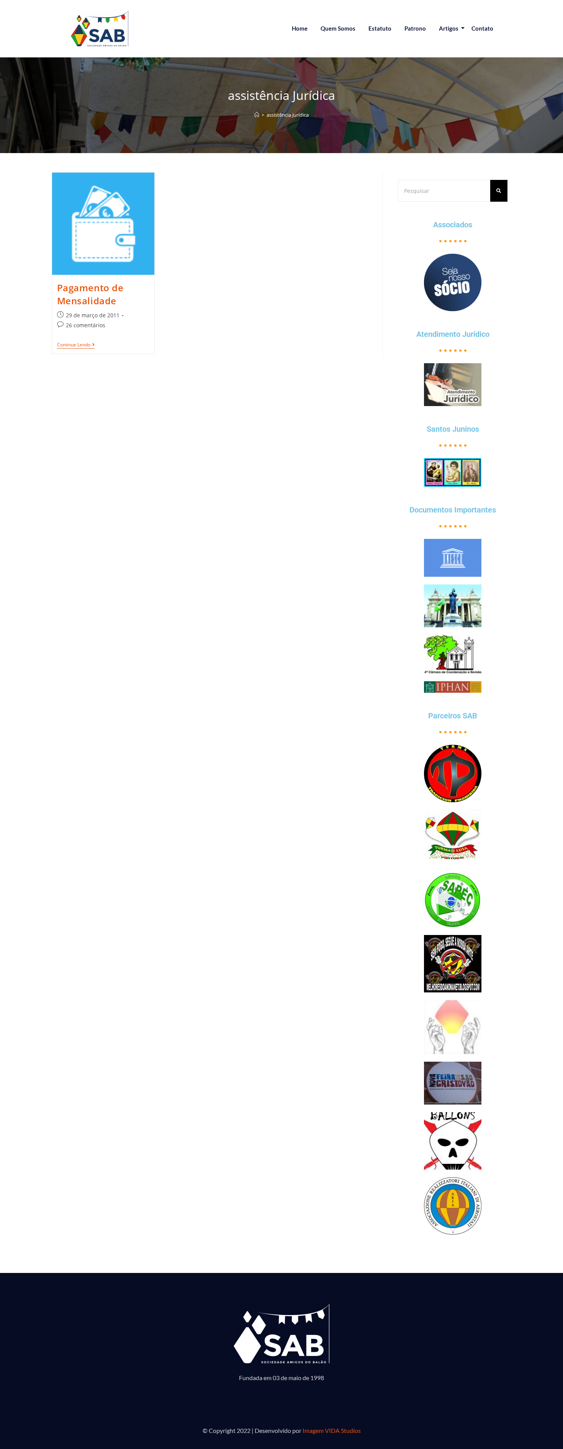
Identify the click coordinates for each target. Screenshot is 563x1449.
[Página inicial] (256, 114)
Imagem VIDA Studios (332, 1430)
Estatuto (379, 28)
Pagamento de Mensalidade (90, 294)
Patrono (415, 28)
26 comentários (85, 325)
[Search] (498, 191)
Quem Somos (338, 28)
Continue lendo (76, 345)
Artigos (448, 28)
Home (300, 28)
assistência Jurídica (288, 114)
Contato (482, 28)
